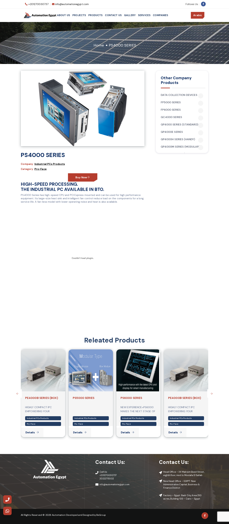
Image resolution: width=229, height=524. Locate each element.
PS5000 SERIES (83, 398)
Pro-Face (41, 169)
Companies (160, 15)
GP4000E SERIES (172, 132)
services (144, 15)
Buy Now (81, 177)
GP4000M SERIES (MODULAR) (180, 146)
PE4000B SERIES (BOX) (41, 398)
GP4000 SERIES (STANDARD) (179, 124)
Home (99, 45)
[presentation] (17, 393)
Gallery (130, 15)
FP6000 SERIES (171, 109)
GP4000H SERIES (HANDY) (178, 139)
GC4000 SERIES (171, 117)
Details (30, 432)
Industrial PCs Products (50, 164)
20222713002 (107, 478)
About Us (63, 15)
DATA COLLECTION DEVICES (179, 95)
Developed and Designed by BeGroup (86, 515)
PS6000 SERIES (131, 398)
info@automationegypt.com (72, 4)
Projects (79, 15)
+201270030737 (38, 4)
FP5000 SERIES (171, 102)
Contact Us (113, 15)
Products (95, 15)
